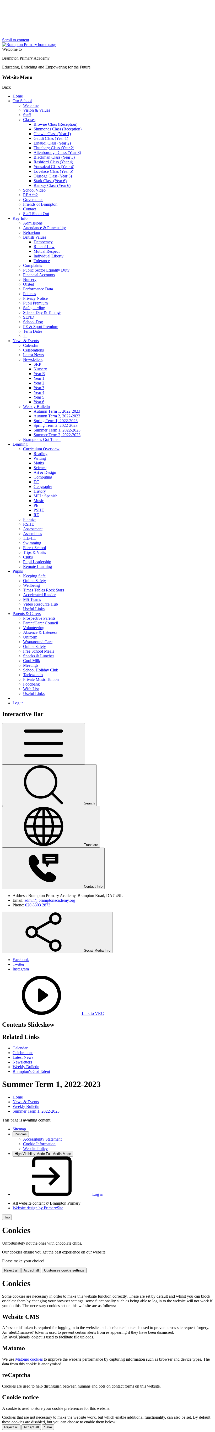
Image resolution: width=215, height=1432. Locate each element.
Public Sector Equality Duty (46, 270)
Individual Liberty (48, 256)
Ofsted (28, 284)
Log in (18, 703)
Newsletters (32, 359)
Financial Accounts (39, 275)
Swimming (32, 543)
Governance (33, 199)
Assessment (32, 529)
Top (7, 1217)
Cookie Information (39, 1144)
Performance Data (38, 289)
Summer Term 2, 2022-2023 (57, 435)
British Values (34, 237)
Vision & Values (36, 110)
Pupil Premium (35, 303)
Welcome (31, 105)
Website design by (38, 1208)
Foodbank (31, 684)
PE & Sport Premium (40, 326)
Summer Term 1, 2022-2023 (57, 430)
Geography (43, 486)
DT (36, 482)
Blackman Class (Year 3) (54, 157)
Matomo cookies (29, 1359)
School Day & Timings (42, 312)
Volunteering (33, 627)
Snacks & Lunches (38, 656)
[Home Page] (29, 44)
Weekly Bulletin (36, 406)
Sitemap (19, 1129)
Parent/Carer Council (40, 623)
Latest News (33, 355)
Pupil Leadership (37, 562)
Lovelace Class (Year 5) (53, 171)
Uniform (30, 637)
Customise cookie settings (64, 1270)
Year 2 (39, 383)
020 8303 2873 (37, 905)
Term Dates (32, 331)
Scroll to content (15, 40)
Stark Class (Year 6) (50, 181)
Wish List (31, 689)
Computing (43, 477)
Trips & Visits (34, 552)
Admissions (32, 223)
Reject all (11, 1270)
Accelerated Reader (39, 595)
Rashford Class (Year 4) (53, 162)
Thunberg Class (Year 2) (54, 148)
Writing (40, 458)
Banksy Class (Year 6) (52, 185)
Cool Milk (31, 660)
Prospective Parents (39, 618)
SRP (37, 364)
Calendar (30, 345)
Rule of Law (44, 246)
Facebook (21, 959)
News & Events (26, 340)
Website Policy (35, 1148)
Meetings (30, 665)
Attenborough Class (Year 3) (57, 152)
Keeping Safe (34, 576)
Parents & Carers (27, 613)
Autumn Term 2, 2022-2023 (57, 416)
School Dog (33, 322)
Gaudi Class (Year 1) (51, 138)
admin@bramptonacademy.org (49, 900)
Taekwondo (33, 674)
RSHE (28, 524)
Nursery (29, 279)
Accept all (31, 1270)
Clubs (28, 557)
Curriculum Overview (41, 449)
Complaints (32, 265)
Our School (22, 101)
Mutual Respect (47, 251)
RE (36, 515)
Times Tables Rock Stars (43, 590)
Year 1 (39, 378)
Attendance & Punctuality (44, 228)
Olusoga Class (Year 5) (53, 176)
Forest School (34, 547)
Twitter (18, 964)
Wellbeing (31, 585)
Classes (29, 119)
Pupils (18, 571)
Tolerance (42, 260)
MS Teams (32, 599)
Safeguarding (34, 308)
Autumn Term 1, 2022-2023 (57, 411)
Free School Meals (38, 651)
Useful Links (34, 609)
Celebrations (33, 350)
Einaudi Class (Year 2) (52, 143)
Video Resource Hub (40, 604)
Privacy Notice (35, 298)
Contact (29, 209)
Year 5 (39, 397)
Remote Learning (37, 566)
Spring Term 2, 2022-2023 (56, 425)
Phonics (29, 519)
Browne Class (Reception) (55, 124)
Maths (39, 463)
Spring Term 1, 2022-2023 (56, 420)
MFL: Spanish (45, 496)
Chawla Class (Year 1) (52, 133)
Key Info (20, 218)
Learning (20, 444)
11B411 (29, 538)
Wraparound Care (37, 642)
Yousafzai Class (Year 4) (54, 166)
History (40, 491)
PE (36, 505)
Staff (27, 115)
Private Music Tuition (41, 679)
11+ (26, 336)
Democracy (43, 242)
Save (48, 1427)
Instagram (21, 969)
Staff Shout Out (36, 213)
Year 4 (39, 392)
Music (39, 500)
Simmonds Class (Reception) (58, 129)
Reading (40, 453)
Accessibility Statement (42, 1139)
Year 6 (39, 402)
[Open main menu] (43, 743)
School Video (34, 190)
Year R (39, 373)
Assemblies (32, 533)
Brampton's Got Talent (42, 439)
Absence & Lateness (40, 632)
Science (40, 467)
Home (18, 96)
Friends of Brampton (40, 204)
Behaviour (31, 232)
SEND (28, 317)
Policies (29, 293)
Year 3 (39, 388)
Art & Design (45, 472)
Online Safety (34, 580)
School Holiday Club (40, 670)
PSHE (39, 510)
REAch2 (30, 195)
